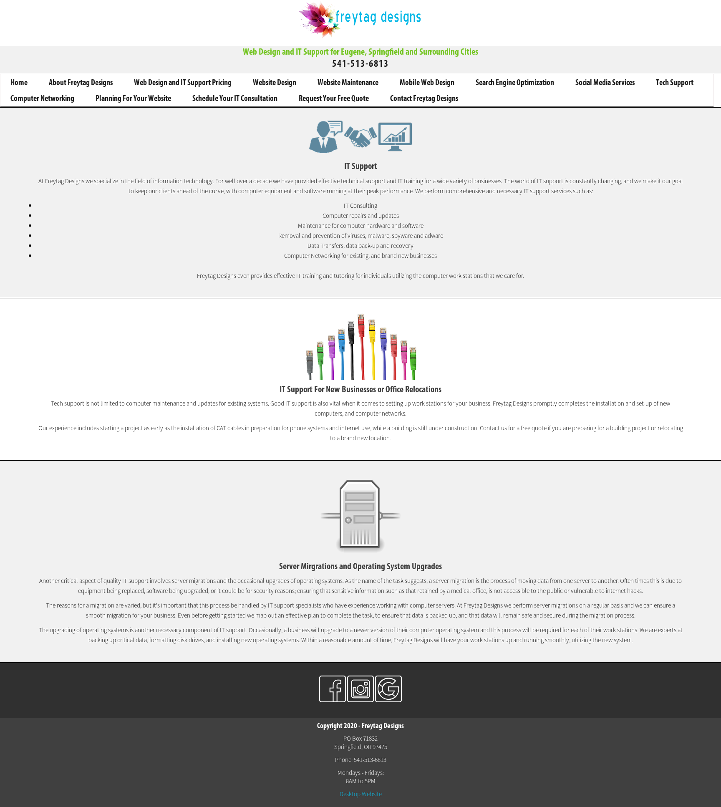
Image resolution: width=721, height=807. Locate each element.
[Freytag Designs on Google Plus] (388, 700)
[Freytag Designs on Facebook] (332, 700)
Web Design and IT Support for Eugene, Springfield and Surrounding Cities (360, 51)
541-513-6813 (360, 63)
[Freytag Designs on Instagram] (360, 700)
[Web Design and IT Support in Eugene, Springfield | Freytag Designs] (360, 37)
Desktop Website (361, 794)
